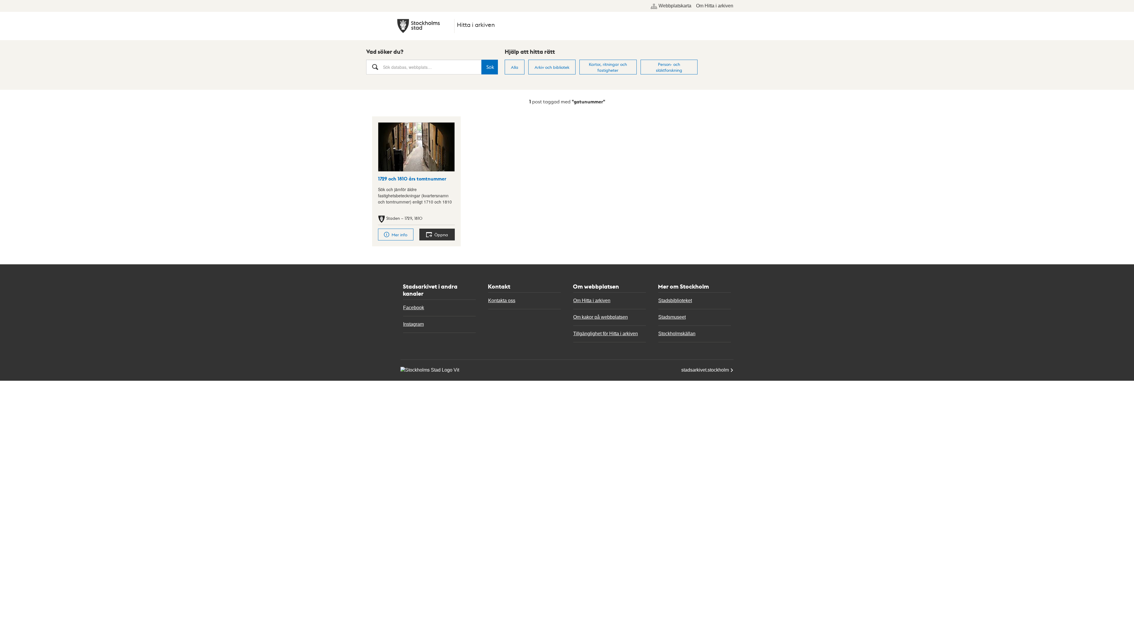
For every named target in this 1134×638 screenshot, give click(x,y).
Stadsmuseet (672, 317)
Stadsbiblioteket (675, 300)
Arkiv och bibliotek (552, 67)
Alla (514, 67)
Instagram (413, 324)
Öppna (441, 234)
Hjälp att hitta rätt (530, 52)
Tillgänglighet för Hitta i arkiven (605, 333)
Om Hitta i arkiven (714, 5)
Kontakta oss (501, 300)
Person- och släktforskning (669, 67)
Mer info (399, 234)
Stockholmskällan (676, 333)
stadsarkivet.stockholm (705, 369)
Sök (490, 67)
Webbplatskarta (675, 5)
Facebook (413, 307)
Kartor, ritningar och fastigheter (608, 67)
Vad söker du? (384, 52)
